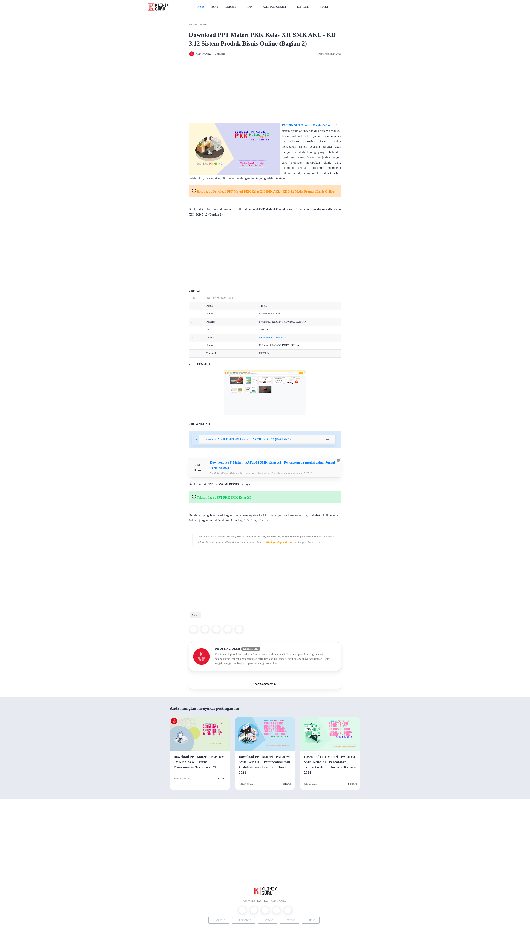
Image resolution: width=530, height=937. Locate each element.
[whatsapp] (216, 629)
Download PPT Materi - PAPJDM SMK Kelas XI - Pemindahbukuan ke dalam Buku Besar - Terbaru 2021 (264, 764)
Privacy (291, 920)
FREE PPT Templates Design (273, 337)
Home (200, 6)
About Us (220, 920)
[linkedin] (239, 629)
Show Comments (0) (265, 683)
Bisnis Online (322, 125)
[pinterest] (227, 629)
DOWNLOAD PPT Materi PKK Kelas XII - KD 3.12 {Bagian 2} (248, 439)
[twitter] (204, 629)
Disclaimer (245, 920)
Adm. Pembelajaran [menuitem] (274, 6)
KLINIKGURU (279, 900)
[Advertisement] (265, 90)
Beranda (193, 24)
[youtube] (276, 910)
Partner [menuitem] (324, 6)
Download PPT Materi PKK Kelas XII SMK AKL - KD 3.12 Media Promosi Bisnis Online (273, 191)
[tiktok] (288, 910)
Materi (203, 24)
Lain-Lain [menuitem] (303, 6)
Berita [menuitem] (214, 6)
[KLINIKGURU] (158, 6)
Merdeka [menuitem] (230, 6)
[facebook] (193, 629)
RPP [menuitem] (249, 6)
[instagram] (265, 910)
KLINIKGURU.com (296, 125)
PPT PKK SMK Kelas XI (234, 497)
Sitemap (269, 920)
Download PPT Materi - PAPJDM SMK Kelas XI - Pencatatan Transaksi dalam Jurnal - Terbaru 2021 (330, 764)
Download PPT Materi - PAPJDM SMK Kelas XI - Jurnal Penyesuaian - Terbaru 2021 (199, 762)
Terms (312, 920)
